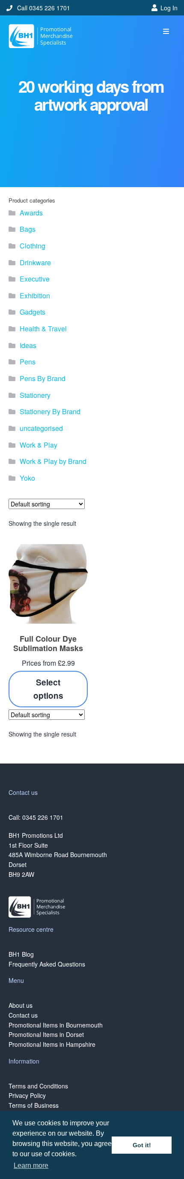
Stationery (35, 395)
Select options (48, 688)
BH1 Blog (21, 954)
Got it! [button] (142, 1145)
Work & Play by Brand (53, 461)
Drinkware (35, 262)
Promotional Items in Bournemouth (56, 1025)
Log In (169, 7)
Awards (31, 213)
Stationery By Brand (50, 411)
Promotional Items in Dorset (46, 1034)
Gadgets (32, 312)
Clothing (32, 246)
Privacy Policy (27, 1095)
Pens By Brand (42, 378)
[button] (165, 31)
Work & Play (38, 445)
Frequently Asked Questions (47, 964)
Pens (28, 362)
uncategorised (41, 428)
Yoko (27, 478)
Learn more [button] (31, 1165)
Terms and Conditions (38, 1086)
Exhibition (35, 295)
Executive (35, 279)
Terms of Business (34, 1105)
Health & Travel (43, 328)
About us (21, 1005)
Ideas (28, 345)
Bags (28, 229)
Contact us (23, 1015)
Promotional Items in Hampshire (52, 1044)
